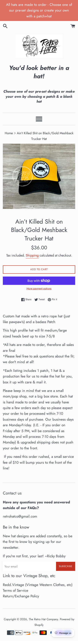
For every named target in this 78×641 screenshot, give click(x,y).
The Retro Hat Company (43, 619)
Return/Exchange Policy (21, 596)
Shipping (32, 255)
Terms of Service (15, 590)
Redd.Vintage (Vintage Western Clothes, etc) (38, 584)
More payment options (39, 288)
